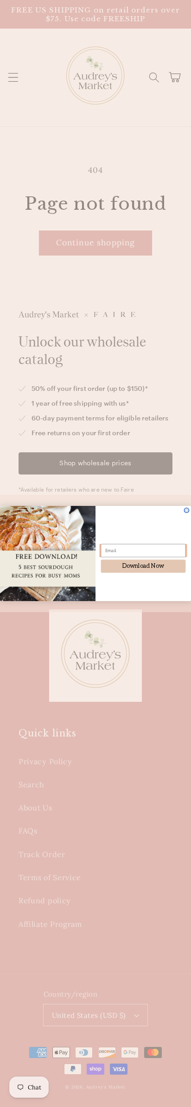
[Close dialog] (186, 510)
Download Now (143, 566)
